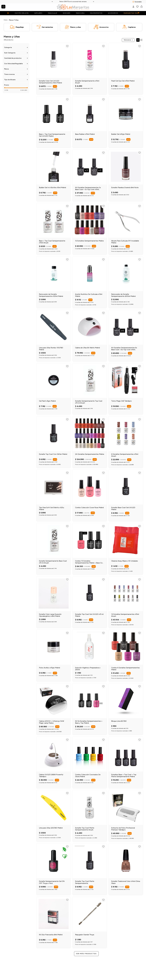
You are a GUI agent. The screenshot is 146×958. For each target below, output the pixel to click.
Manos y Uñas (14, 20)
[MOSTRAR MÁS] (86, 953)
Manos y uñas (75, 27)
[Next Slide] (93, 1)
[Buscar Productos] (3, 7)
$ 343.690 (24, 90)
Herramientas (47, 27)
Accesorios (104, 27)
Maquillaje (20, 27)
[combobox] (3, 7)
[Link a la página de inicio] (5, 20)
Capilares (132, 27)
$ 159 (6, 90)
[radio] (138, 40)
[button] (16, 47)
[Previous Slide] (52, 1)
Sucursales (138, 2)
